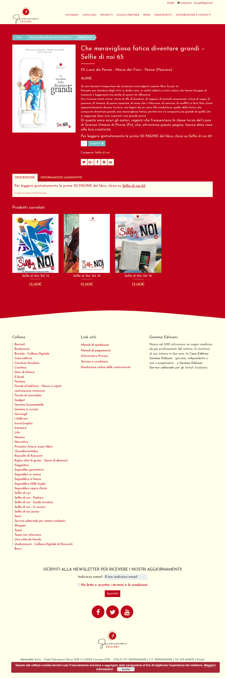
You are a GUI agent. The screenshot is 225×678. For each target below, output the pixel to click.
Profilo (170, 3)
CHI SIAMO (72, 15)
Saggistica (21, 465)
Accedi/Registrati (203, 3)
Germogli (20, 414)
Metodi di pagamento (96, 350)
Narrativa (21, 441)
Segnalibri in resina (27, 474)
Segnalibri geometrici (29, 469)
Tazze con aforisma (27, 534)
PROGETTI (106, 15)
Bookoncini (22, 349)
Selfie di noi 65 (200, 136)
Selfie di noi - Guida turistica (33, 502)
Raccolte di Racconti (28, 455)
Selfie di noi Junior (26, 511)
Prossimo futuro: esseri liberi (33, 446)
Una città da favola (27, 539)
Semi (17, 516)
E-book (19, 377)
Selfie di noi (84, 37)
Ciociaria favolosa (26, 363)
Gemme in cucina (26, 409)
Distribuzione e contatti (193, 15)
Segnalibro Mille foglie (30, 483)
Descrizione (25, 177)
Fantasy (19, 381)
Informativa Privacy (94, 356)
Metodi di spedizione (95, 344)
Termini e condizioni (94, 361)
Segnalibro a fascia (27, 479)
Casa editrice (23, 358)
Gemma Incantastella (29, 404)
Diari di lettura (24, 372)
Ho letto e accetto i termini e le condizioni (114, 585)
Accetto (126, 669)
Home (19, 37)
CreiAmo (20, 367)
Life (17, 432)
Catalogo (89, 15)
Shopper (20, 525)
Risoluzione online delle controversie (105, 367)
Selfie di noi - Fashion (28, 497)
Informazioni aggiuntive (61, 177)
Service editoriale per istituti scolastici (50, 37)
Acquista (95, 143)
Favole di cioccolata (27, 395)
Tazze (18, 530)
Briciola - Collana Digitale (31, 353)
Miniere (19, 437)
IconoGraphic (23, 423)
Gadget (19, 400)
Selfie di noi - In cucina (29, 507)
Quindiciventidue (26, 451)
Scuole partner (128, 15)
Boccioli (19, 344)
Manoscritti (163, 15)
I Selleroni (21, 418)
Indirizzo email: (91, 577)
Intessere (20, 428)
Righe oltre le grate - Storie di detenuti (41, 460)
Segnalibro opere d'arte (30, 488)
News (146, 15)
